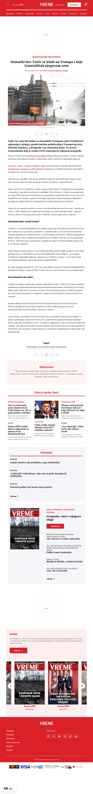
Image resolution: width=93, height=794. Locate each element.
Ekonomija (29, 13)
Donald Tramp (49, 346)
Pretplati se (55, 526)
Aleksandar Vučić (34, 346)
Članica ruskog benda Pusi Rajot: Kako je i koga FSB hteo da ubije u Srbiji (73, 409)
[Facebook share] (36, 134)
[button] (11, 686)
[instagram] (65, 736)
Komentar (73, 13)
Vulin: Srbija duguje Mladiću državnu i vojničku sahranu (45, 427)
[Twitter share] (41, 134)
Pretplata (74, 5)
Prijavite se (60, 5)
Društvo (40, 13)
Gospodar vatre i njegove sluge (63, 518)
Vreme (40, 759)
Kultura (55, 13)
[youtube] (59, 736)
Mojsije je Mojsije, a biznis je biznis (64, 561)
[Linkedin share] (56, 134)
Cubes (58, 759)
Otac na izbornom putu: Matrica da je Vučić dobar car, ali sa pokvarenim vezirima (19, 409)
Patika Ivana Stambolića (59, 552)
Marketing (10, 738)
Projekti (9, 750)
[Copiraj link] (51, 134)
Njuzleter (10, 746)
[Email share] (46, 134)
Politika (19, 13)
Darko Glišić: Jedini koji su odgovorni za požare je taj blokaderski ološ (18, 430)
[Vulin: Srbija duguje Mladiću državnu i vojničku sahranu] (46, 410)
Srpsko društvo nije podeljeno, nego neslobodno (35, 462)
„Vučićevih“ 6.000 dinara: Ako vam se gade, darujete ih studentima (38, 474)
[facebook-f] (48, 736)
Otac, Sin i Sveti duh (56, 571)
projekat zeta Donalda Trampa (39, 155)
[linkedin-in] (76, 736)
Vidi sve (13, 496)
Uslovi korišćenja (13, 742)
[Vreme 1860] (24, 528)
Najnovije (10, 13)
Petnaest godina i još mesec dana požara (31, 487)
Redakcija (10, 731)
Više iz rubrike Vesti (46, 392)
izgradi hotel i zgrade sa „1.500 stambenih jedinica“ (30, 169)
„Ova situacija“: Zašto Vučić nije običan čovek (72, 429)
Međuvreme (34, 373)
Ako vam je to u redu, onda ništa (63, 539)
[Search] (8, 4)
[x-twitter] (53, 736)
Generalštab (60, 346)
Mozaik (63, 13)
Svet (47, 13)
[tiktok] (70, 736)
